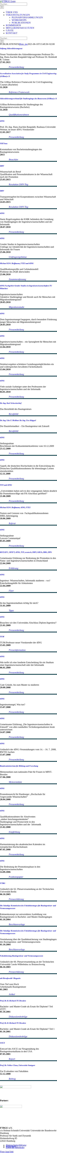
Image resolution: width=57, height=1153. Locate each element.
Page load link (6, 1151)
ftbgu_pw (23, 44)
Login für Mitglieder (15, 1147)
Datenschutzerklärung (16, 1145)
